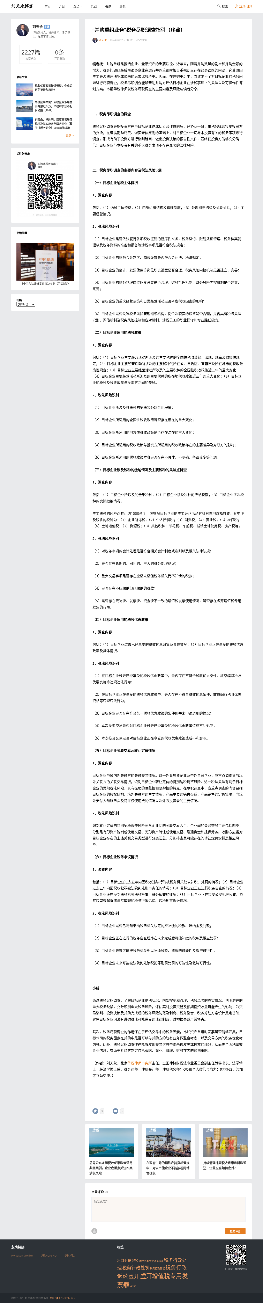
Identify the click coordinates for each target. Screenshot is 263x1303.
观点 (76, 6)
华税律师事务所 (139, 1063)
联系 (123, 6)
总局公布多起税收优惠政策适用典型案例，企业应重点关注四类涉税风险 (111, 1168)
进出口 (133, 1286)
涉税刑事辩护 (146, 1261)
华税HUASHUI (48, 1255)
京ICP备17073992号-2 (62, 1298)
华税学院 (69, 1255)
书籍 (108, 6)
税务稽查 (158, 1261)
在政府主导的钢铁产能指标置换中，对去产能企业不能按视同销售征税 (167, 1168)
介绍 (62, 6)
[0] (95, 1111)
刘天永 (37, 26)
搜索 (224, 6)
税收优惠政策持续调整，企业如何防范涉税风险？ (53, 88)
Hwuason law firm (22, 1255)
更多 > (70, 135)
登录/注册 (245, 6)
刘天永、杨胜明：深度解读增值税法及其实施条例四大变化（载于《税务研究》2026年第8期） (53, 124)
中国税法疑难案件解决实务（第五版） (45, 283)
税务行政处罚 (135, 1268)
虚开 (134, 1276)
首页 (48, 6)
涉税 (135, 1260)
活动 (94, 6)
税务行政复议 (157, 1268)
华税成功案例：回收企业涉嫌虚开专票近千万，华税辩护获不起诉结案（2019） (53, 106)
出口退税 (124, 1260)
